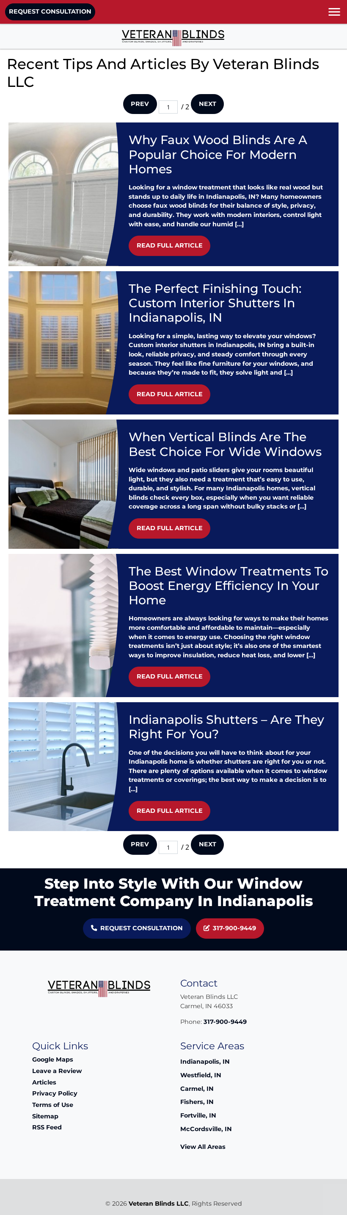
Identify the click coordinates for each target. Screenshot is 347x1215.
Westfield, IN (200, 1075)
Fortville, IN (198, 1115)
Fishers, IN (197, 1102)
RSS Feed (47, 1127)
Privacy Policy (54, 1093)
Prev (140, 104)
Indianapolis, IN (205, 1061)
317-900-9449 (234, 928)
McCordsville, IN (206, 1129)
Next (207, 104)
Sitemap (45, 1116)
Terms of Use (52, 1105)
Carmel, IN (197, 1089)
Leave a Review (57, 1071)
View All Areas (203, 1147)
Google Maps (52, 1059)
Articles (44, 1082)
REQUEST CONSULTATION (50, 11)
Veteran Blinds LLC (159, 1203)
